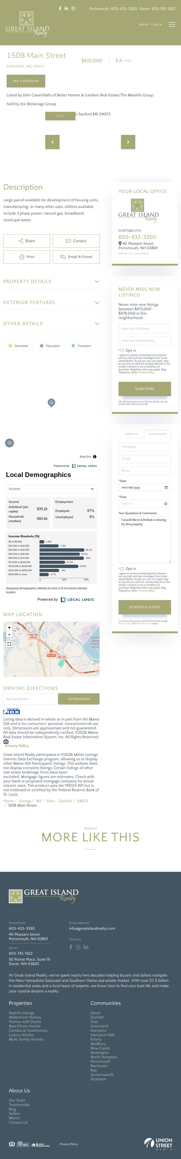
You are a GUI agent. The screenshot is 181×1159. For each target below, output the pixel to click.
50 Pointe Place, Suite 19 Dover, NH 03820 (29, 961)
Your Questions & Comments (138, 513)
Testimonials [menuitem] (19, 1105)
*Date (122, 481)
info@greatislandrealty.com (92, 928)
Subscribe (145, 389)
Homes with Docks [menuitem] (25, 1022)
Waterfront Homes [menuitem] (25, 1017)
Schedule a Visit (158, 434)
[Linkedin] (86, 947)
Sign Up (144, 24)
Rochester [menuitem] (99, 1066)
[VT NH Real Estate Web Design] (158, 1144)
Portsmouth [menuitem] (100, 1061)
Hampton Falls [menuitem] (102, 1035)
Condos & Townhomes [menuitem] (28, 1030)
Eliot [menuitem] (94, 1022)
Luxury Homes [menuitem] (21, 1035)
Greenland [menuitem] (99, 1026)
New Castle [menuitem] (100, 1048)
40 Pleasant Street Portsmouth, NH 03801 (28, 936)
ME (39, 801)
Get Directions (79, 699)
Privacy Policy (17, 746)
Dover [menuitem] (95, 1013)
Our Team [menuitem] (17, 1100)
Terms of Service (144, 623)
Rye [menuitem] (93, 1070)
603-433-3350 (124, 9)
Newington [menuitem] (99, 1053)
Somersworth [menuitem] (102, 1075)
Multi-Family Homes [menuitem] (26, 1039)
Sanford (65, 801)
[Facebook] (70, 947)
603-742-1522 (163, 9)
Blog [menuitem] (12, 1109)
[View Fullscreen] (9, 644)
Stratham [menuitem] (98, 1079)
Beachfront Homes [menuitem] (25, 1026)
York (50, 801)
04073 (82, 801)
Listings (25, 801)
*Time (122, 497)
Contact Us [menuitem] (18, 1122)
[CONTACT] (26, 81)
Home (8, 801)
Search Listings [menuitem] (21, 1013)
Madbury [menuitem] (98, 1044)
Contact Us (125, 254)
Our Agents (142, 254)
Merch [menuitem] (14, 1118)
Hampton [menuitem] (98, 1030)
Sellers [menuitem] (14, 1114)
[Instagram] (78, 947)
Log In (157, 24)
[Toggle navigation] (172, 24)
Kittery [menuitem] (96, 1039)
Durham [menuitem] (97, 1017)
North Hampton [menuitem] (103, 1057)
